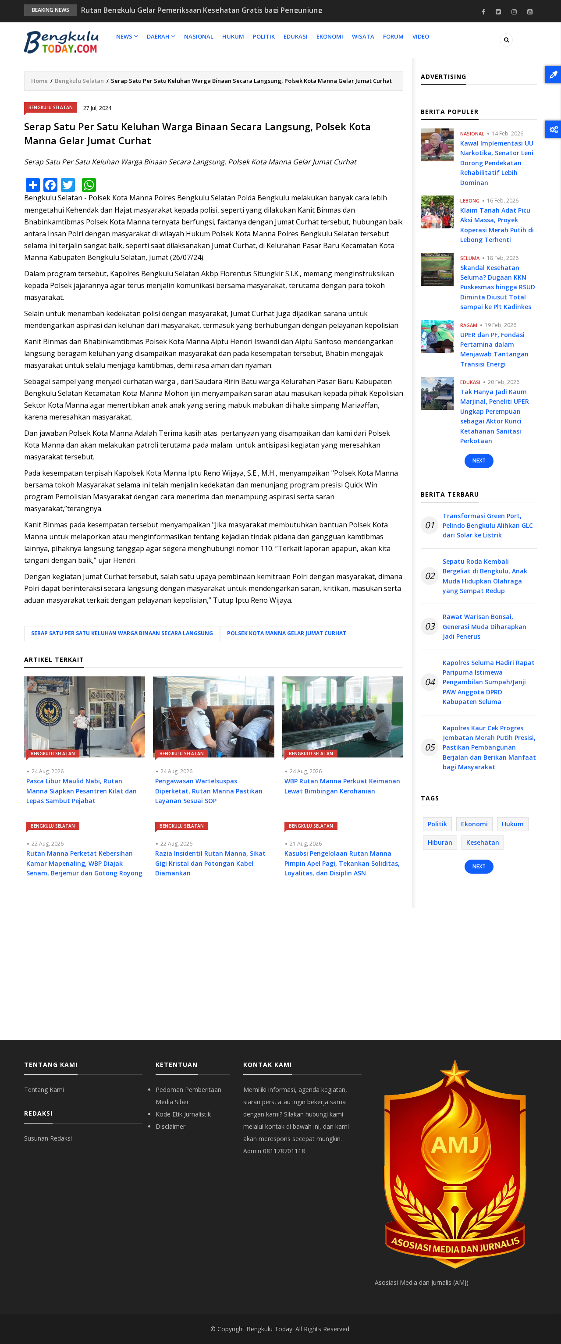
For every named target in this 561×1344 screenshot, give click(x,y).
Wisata (363, 36)
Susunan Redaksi (48, 1138)
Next (479, 460)
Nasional (198, 36)
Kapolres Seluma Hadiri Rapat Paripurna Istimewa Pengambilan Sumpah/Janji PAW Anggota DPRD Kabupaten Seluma (489, 682)
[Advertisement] (213, 965)
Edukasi (296, 36)
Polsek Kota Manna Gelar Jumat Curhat (286, 633)
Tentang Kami (44, 1089)
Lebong (469, 200)
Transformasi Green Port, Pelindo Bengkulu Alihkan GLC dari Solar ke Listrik (488, 526)
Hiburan (440, 842)
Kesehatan (482, 842)
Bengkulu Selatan (79, 81)
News (125, 36)
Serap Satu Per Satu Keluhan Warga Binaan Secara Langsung (122, 633)
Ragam (468, 325)
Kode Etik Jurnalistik (183, 1114)
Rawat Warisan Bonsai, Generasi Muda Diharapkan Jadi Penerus (484, 626)
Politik (264, 36)
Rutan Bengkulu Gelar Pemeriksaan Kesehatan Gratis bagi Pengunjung (201, 10)
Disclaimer (170, 1126)
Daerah (159, 36)
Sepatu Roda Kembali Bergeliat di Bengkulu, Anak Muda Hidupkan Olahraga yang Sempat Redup (485, 576)
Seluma (469, 258)
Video (420, 36)
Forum (393, 36)
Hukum (233, 36)
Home (39, 81)
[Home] (61, 41)
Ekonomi (329, 36)
